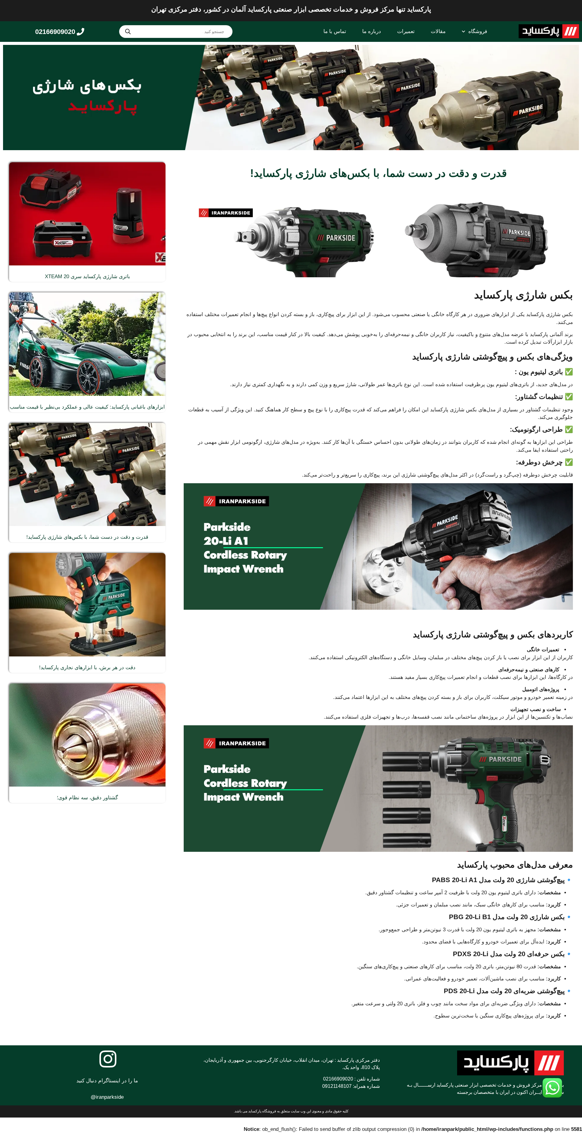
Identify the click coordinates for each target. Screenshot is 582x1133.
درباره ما (371, 31)
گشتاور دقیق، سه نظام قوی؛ (87, 798)
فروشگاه (477, 31)
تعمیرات (406, 31)
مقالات (438, 31)
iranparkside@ (107, 1097)
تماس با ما (334, 31)
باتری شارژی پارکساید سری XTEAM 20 (87, 276)
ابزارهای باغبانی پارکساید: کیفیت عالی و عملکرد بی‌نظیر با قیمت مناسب (87, 407)
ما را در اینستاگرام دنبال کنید (107, 1081)
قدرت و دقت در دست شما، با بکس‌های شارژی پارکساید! (87, 537)
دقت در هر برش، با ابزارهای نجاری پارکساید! (87, 667)
